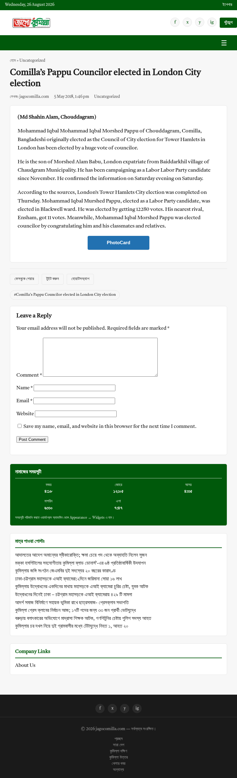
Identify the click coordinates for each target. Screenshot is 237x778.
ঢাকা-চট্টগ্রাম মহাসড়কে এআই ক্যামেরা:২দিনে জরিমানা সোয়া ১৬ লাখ (68, 579)
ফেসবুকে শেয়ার (24, 279)
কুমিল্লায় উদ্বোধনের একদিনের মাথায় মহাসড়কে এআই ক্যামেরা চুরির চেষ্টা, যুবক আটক (81, 586)
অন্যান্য (118, 770)
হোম (13, 61)
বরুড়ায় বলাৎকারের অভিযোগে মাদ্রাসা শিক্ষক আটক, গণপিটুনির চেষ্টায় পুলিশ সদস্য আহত (83, 618)
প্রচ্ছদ (118, 739)
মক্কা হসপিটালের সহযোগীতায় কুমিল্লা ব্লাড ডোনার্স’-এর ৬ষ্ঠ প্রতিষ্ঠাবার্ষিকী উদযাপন (80, 563)
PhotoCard (118, 242)
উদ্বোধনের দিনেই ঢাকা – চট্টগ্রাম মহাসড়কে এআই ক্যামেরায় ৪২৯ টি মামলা (73, 594)
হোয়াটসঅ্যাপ (80, 279)
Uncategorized (32, 61)
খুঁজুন (228, 22)
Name (24, 388)
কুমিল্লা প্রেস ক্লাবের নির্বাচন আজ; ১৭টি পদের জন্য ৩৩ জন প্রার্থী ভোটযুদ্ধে (75, 610)
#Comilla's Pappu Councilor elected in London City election (65, 295)
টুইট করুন (52, 279)
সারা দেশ (118, 745)
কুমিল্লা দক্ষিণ (118, 751)
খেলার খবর (118, 764)
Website (25, 414)
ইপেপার (227, 5)
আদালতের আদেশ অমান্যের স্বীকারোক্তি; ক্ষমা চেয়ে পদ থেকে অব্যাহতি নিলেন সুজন (81, 555)
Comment (29, 375)
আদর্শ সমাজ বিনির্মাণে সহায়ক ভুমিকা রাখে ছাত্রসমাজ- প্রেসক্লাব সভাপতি (72, 602)
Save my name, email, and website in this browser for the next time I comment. (110, 426)
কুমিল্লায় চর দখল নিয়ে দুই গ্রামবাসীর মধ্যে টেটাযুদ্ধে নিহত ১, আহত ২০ (71, 626)
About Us (25, 665)
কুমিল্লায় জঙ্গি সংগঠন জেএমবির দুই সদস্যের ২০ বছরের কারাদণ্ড (65, 571)
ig (212, 22)
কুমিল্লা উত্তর (118, 757)
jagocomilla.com (110, 729)
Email (24, 401)
